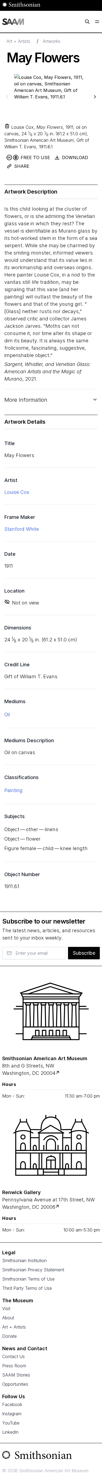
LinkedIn (10, 1432)
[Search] (87, 21)
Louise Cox (16, 492)
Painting (13, 790)
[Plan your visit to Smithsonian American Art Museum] (58, 1073)
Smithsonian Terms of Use (28, 1279)
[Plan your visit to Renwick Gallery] (57, 1206)
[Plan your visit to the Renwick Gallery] (51, 1145)
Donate (9, 1336)
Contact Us (13, 1356)
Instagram (11, 1413)
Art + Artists (18, 41)
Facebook (12, 1404)
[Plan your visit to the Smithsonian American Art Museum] (51, 1011)
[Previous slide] (7, 97)
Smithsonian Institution (24, 1260)
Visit (6, 1308)
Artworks (51, 41)
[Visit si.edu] (51, 1456)
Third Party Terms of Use (27, 1288)
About (8, 1317)
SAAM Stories (16, 1375)
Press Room (14, 1365)
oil (7, 714)
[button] (7, 126)
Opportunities (15, 1384)
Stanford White (21, 529)
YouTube (11, 1423)
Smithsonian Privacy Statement (33, 1269)
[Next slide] (95, 97)
